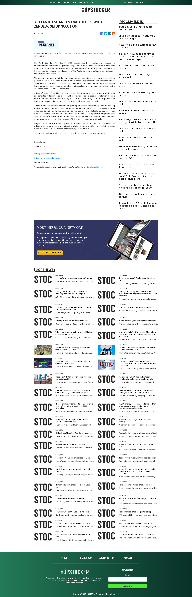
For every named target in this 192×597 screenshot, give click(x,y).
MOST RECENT (64, 2)
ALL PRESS (77, 2)
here (103, 133)
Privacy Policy (85, 558)
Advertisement (106, 558)
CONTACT (88, 2)
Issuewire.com (80, 63)
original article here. (94, 167)
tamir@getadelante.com (45, 153)
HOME (53, 2)
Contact (127, 558)
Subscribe (127, 586)
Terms (64, 558)
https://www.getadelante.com (47, 158)
